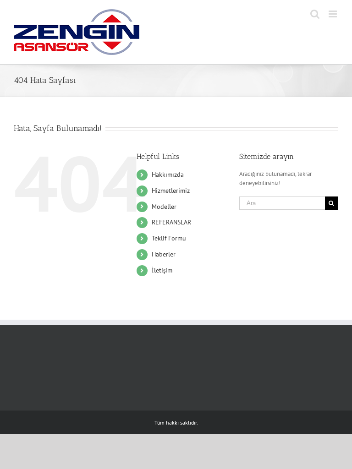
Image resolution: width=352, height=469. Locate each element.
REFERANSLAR (171, 222)
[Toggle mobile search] (314, 14)
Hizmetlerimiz (171, 190)
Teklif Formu (169, 238)
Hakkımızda (168, 174)
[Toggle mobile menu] (333, 14)
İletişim (162, 270)
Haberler (164, 254)
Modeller (164, 206)
